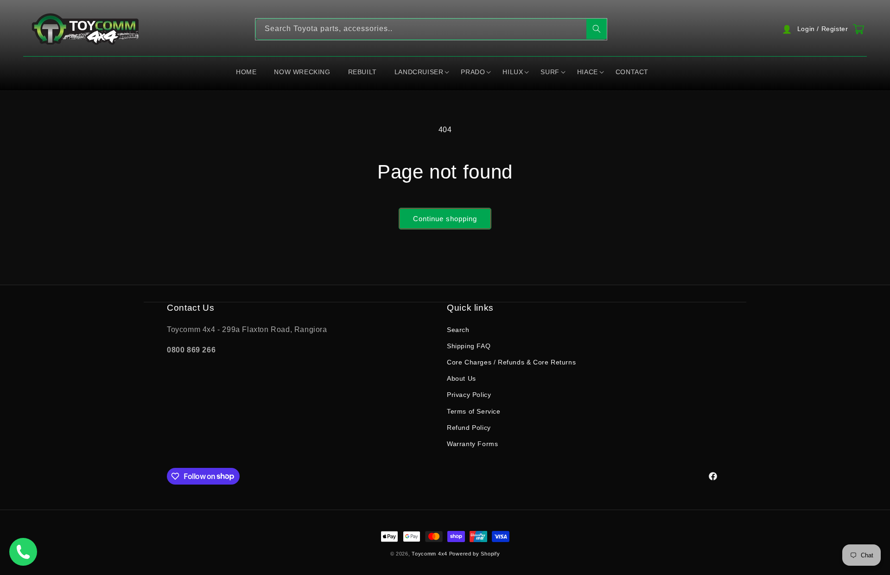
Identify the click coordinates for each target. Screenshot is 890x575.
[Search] (596, 29)
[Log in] (822, 29)
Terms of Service (474, 411)
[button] (422, 72)
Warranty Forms (472, 443)
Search (458, 329)
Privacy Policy (469, 394)
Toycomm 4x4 (429, 553)
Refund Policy (469, 427)
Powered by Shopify (474, 553)
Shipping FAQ (468, 345)
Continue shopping (445, 219)
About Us (461, 378)
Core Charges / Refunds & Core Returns (511, 361)
